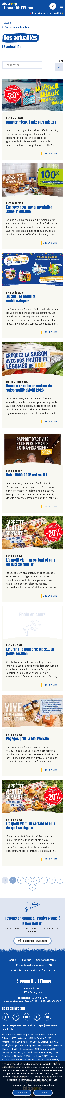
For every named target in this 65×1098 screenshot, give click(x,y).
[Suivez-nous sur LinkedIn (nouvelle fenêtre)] (16, 1017)
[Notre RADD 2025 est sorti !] (32, 449)
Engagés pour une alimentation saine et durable (29, 209)
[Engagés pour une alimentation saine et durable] (32, 181)
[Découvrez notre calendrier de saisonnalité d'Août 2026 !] (32, 360)
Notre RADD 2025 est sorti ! (26, 475)
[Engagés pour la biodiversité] (32, 713)
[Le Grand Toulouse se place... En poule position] (32, 623)
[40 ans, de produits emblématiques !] (32, 271)
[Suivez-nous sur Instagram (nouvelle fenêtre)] (37, 1017)
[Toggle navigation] (61, 7)
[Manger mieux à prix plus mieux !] (32, 96)
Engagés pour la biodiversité (27, 739)
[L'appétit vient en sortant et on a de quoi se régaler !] (32, 534)
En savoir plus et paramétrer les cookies (32, 1085)
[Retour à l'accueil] (9, 4)
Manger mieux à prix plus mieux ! (31, 122)
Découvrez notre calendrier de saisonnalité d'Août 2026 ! (29, 388)
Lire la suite (51, 153)
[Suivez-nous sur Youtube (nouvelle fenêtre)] (26, 1017)
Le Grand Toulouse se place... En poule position (30, 651)
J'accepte (43, 1092)
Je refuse (22, 1092)
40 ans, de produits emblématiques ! (23, 298)
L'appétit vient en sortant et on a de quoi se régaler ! (30, 562)
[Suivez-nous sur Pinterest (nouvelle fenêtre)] (47, 1017)
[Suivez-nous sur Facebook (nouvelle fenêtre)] (5, 1017)
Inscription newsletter (34, 940)
